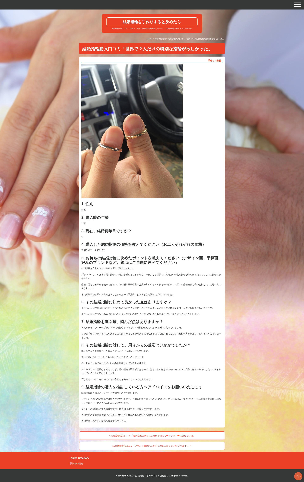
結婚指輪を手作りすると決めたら (152, 22)
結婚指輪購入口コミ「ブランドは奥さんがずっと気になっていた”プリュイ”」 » (152, 445)
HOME (149, 39)
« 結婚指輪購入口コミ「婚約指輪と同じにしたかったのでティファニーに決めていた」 (152, 435)
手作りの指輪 (160, 39)
